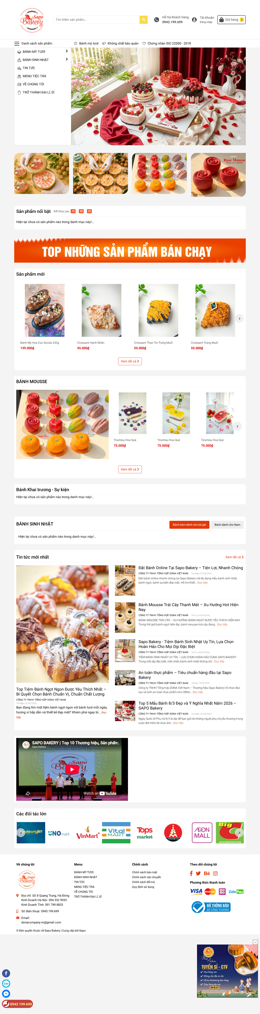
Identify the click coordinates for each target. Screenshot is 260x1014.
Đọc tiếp (202, 582)
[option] (158, 96)
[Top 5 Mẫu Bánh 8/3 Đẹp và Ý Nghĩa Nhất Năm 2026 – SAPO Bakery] (125, 711)
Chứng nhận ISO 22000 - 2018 (169, 43)
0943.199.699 (172, 22)
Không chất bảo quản (123, 43)
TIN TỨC (28, 68)
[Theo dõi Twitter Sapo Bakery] (198, 873)
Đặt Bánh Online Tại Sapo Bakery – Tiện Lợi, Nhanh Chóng (191, 567)
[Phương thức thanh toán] (217, 892)
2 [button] (160, 140)
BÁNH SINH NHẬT (35, 60)
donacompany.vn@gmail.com (41, 922)
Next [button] (239, 96)
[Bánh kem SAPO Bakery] (41, 173)
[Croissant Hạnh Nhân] (101, 310)
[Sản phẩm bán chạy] (130, 250)
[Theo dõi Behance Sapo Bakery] (207, 873)
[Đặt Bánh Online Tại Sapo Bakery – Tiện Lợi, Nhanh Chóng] (125, 580)
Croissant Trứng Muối (204, 342)
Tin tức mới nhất (32, 557)
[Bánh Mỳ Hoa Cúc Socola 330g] (44, 310)
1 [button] (156, 140)
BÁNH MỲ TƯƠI (33, 52)
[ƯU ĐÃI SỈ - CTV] (227, 971)
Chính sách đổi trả (143, 882)
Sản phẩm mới (30, 274)
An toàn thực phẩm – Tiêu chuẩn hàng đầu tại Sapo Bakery (185, 675)
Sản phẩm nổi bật (33, 211)
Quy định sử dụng (143, 886)
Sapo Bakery (52, 930)
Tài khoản (207, 18)
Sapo (82, 930)
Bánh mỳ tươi (89, 43)
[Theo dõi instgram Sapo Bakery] (215, 873)
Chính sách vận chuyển (146, 877)
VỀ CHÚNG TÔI (33, 84)
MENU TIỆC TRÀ (34, 76)
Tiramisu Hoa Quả (125, 440)
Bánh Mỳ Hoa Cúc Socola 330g (39, 342)
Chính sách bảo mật (144, 872)
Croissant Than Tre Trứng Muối (153, 342)
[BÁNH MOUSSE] (62, 424)
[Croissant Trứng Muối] (215, 310)
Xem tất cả (129, 361)
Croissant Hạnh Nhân (90, 342)
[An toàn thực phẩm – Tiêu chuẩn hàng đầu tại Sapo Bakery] (125, 677)
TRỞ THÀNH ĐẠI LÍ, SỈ (38, 92)
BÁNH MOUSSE (31, 381)
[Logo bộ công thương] (210, 907)
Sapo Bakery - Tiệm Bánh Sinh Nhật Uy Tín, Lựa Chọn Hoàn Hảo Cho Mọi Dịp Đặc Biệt (186, 644)
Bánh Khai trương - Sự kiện (42, 489)
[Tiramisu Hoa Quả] (132, 413)
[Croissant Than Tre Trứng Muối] (158, 310)
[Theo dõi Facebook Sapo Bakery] (191, 873)
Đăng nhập (206, 22)
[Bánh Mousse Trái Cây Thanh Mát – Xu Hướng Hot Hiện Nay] (125, 617)
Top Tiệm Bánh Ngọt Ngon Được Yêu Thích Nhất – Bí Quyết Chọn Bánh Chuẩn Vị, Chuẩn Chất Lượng (61, 692)
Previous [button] (77, 96)
